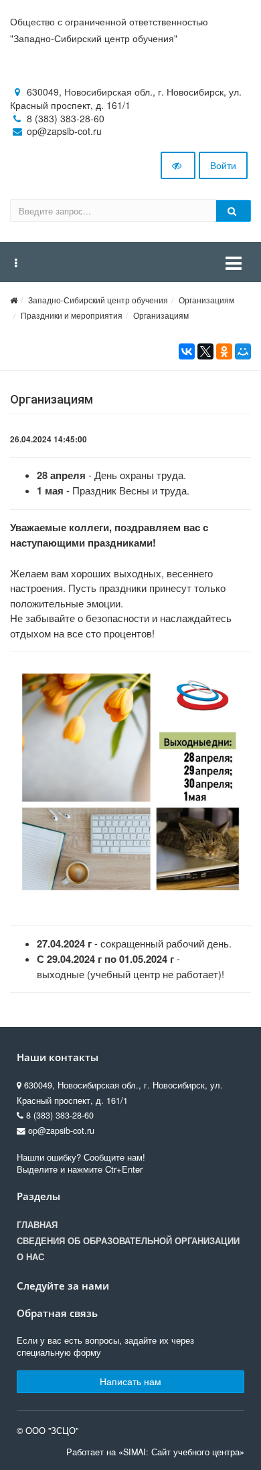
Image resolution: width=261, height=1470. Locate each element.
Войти (223, 165)
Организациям (206, 299)
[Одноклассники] (224, 351)
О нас (30, 1257)
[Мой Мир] (243, 351)
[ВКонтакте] (187, 351)
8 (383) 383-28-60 (65, 118)
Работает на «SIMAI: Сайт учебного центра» (155, 1452)
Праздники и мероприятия (71, 315)
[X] (205, 351)
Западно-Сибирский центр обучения (98, 299)
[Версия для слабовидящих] (178, 166)
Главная (37, 1225)
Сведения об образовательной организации (128, 1241)
